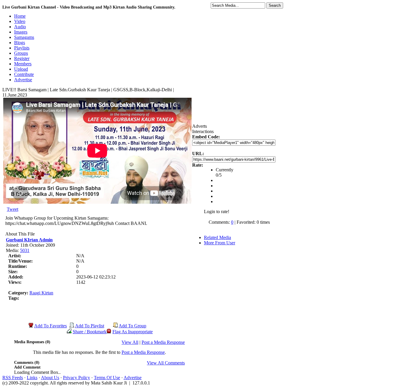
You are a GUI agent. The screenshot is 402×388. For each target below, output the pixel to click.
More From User (219, 242)
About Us (50, 377)
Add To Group (132, 325)
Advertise (133, 377)
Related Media (217, 237)
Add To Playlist (89, 325)
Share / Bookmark (90, 331)
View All (130, 342)
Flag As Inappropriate (132, 331)
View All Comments (166, 362)
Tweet (12, 209)
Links (32, 377)
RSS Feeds (12, 377)
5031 (24, 250)
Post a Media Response (163, 342)
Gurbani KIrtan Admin (29, 239)
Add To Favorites (50, 325)
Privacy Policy (76, 377)
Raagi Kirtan (41, 292)
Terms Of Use (107, 377)
